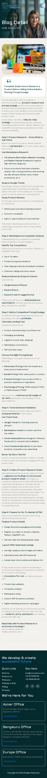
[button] (43, 5)
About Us (7, 676)
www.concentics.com (32, 631)
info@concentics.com (34, 673)
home (4, 28)
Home (6, 673)
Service (6, 680)
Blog (5, 686)
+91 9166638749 (32, 679)
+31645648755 (9, 761)
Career (6, 690)
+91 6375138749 (32, 676)
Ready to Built (9, 683)
